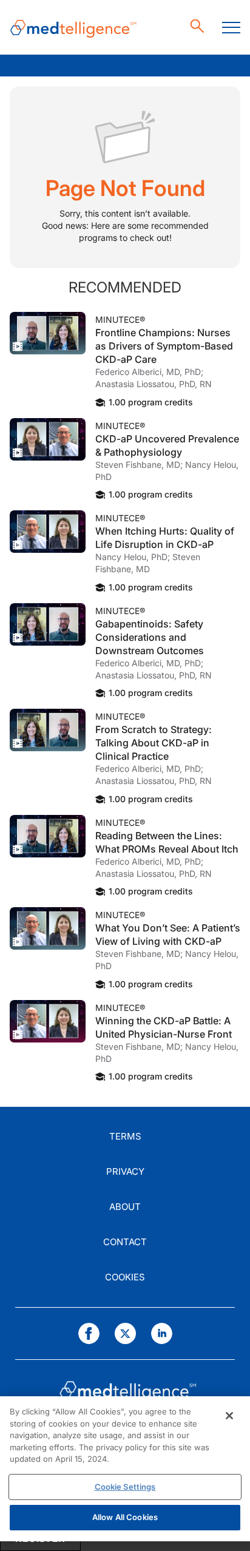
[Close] (229, 1415)
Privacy (125, 1171)
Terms (125, 1136)
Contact (125, 1242)
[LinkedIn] (161, 1333)
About (125, 1206)
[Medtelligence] (73, 28)
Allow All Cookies (125, 1517)
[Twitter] (125, 1333)
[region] (125, 1468)
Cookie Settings (125, 1487)
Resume (48, 333)
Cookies (125, 1277)
